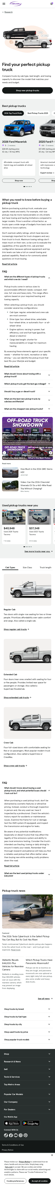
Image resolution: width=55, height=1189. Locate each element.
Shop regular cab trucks (15, 629)
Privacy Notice (7, 1150)
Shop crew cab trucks (14, 765)
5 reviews (50, 145)
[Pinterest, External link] (26, 1135)
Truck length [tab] (45, 567)
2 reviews (11, 145)
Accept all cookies (40, 1181)
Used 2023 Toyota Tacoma (36, 533)
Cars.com (9, 1167)
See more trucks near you (37, 551)
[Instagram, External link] (21, 1135)
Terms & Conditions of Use (13, 1145)
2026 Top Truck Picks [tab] (13, 113)
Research (9, 12)
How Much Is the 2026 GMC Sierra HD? (36, 470)
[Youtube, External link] (16, 1135)
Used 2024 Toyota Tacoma (11, 533)
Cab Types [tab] (10, 567)
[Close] (52, 1155)
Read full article (9, 264)
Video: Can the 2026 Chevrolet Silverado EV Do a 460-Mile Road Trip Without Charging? (36, 485)
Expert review (46, 173)
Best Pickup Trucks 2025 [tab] (38, 113)
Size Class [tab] (27, 567)
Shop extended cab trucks (16, 697)
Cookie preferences (15, 1181)
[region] (27, 1170)
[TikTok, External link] (6, 1135)
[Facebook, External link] (11, 1135)
